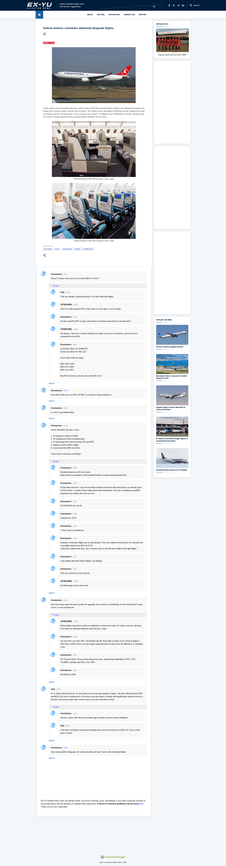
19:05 (68, 726)
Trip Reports (114, 14)
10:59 (75, 468)
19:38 (65, 748)
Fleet (57, 249)
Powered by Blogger (114, 857)
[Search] (191, 5)
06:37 (75, 345)
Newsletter (129, 14)
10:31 (65, 274)
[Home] (39, 15)
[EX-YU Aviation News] (39, 5)
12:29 (76, 305)
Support (142, 14)
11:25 (68, 292)
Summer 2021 (88, 249)
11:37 (75, 557)
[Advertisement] (172, 102)
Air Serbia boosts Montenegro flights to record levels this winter (172, 439)
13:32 (76, 329)
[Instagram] (178, 5)
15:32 (75, 655)
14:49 (75, 637)
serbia (77, 249)
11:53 (58, 689)
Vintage (100, 14)
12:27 (76, 621)
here (141, 804)
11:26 (75, 514)
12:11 (75, 569)
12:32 (75, 317)
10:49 (65, 408)
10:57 (65, 426)
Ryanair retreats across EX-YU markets (171, 470)
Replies (56, 286)
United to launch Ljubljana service (169, 347)
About (90, 14)
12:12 (75, 713)
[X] (174, 5)
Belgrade (48, 249)
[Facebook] (169, 5)
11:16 (75, 483)
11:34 (75, 538)
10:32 (65, 391)
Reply (52, 383)
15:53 (75, 670)
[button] (44, 34)
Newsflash (67, 249)
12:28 (76, 581)
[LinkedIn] (183, 5)
